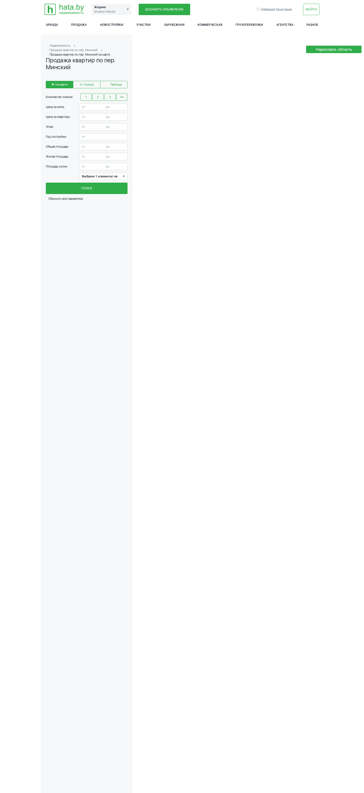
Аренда (52, 25)
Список (88, 84)
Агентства (284, 25)
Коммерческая (210, 25)
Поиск (86, 188)
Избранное (258, 9)
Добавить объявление (164, 9)
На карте (60, 84)
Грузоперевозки (249, 25)
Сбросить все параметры (65, 198)
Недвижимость (60, 45)
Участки (143, 25)
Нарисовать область (334, 49)
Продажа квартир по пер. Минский (74, 50)
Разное (312, 25)
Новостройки (111, 25)
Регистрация (284, 9)
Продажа (79, 25)
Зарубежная (174, 25)
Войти (311, 9)
